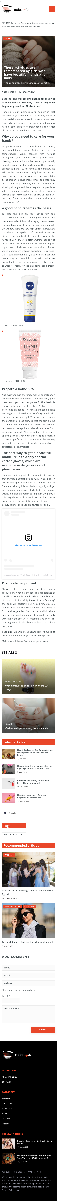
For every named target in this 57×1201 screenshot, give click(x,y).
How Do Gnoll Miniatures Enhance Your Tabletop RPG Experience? (34, 1156)
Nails (7, 38)
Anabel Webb (9, 91)
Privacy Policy (8, 1190)
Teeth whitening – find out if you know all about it (28, 942)
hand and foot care (14, 834)
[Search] (5, 813)
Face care (7, 1103)
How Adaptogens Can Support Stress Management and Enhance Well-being (35, 752)
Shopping (7, 1118)
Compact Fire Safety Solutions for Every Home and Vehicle (33, 782)
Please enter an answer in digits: (19, 990)
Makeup (6, 1098)
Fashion (6, 1123)
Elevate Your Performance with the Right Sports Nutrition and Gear (34, 767)
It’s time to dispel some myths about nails (26, 728)
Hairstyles (7, 1108)
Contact (6, 1082)
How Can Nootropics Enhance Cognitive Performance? (32, 796)
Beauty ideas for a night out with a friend (34, 1142)
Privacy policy (9, 1077)
